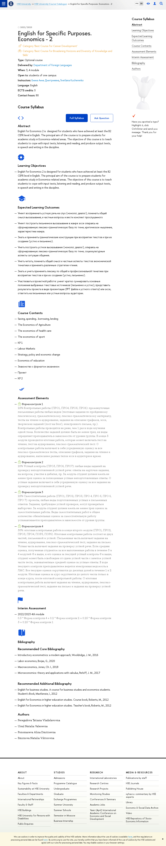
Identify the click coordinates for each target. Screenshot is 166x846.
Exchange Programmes (65, 799)
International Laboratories (103, 777)
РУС (137, 3)
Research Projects (99, 788)
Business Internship (63, 820)
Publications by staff (136, 777)
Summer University (63, 804)
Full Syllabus (77, 118)
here (130, 836)
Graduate (59, 793)
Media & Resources (139, 772)
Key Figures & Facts (27, 783)
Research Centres (99, 783)
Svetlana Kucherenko (72, 80)
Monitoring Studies (100, 793)
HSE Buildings (24, 810)
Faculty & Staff (25, 804)
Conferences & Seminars (103, 799)
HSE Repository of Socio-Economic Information (139, 820)
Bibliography (138, 63)
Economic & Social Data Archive (142, 807)
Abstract (137, 24)
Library (129, 802)
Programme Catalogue (65, 783)
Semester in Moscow (64, 815)
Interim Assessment (143, 57)
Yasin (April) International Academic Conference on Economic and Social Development (103, 815)
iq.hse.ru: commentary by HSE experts (141, 795)
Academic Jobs (97, 804)
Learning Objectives (143, 30)
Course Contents (141, 46)
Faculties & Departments (30, 793)
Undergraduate (61, 788)
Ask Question (101, 118)
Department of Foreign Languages (53, 65)
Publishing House (134, 788)
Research (96, 772)
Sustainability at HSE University (33, 788)
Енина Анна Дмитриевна (45, 80)
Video (129, 813)
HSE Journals (132, 783)
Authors (136, 68)
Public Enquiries (25, 823)
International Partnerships (31, 799)
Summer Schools (62, 810)
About (22, 772)
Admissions (59, 777)
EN (141, 3)
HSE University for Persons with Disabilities (34, 817)
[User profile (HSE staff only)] (154, 3)
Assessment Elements (144, 51)
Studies (59, 772)
